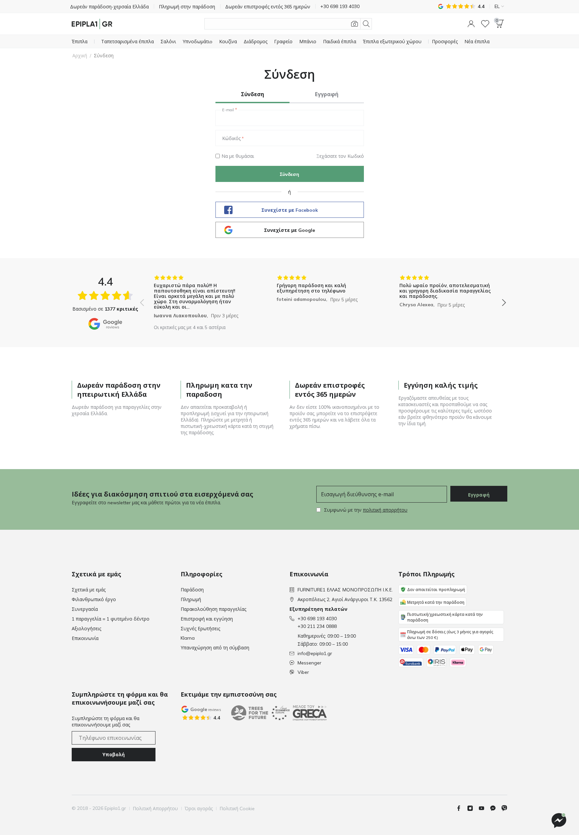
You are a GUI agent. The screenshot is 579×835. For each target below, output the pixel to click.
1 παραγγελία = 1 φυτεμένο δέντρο (110, 619)
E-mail (228, 110)
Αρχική (79, 56)
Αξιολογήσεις (86, 629)
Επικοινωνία (85, 638)
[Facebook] (461, 808)
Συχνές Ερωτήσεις (200, 629)
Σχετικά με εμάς (89, 590)
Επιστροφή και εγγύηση (207, 619)
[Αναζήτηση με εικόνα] (354, 23)
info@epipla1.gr (315, 653)
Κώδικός (231, 138)
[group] (200, 298)
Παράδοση (192, 590)
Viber (303, 672)
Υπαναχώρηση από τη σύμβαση (215, 648)
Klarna (188, 638)
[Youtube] (484, 808)
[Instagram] (472, 808)
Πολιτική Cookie (237, 809)
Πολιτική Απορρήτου (155, 809)
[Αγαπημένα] (485, 23)
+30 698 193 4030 (317, 619)
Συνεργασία (85, 609)
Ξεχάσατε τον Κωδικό (340, 156)
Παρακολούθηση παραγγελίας (213, 609)
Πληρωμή (191, 599)
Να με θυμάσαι (237, 156)
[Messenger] (495, 808)
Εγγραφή (479, 495)
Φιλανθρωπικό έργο (94, 599)
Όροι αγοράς (199, 809)
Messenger (309, 663)
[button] (471, 23)
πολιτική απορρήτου (385, 510)
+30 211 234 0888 (317, 626)
